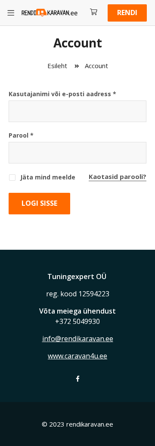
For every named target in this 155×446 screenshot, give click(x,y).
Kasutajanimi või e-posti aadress (62, 94)
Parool (21, 135)
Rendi (127, 12)
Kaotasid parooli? (117, 176)
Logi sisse (39, 203)
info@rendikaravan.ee (77, 338)
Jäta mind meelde (47, 177)
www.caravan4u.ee (77, 356)
